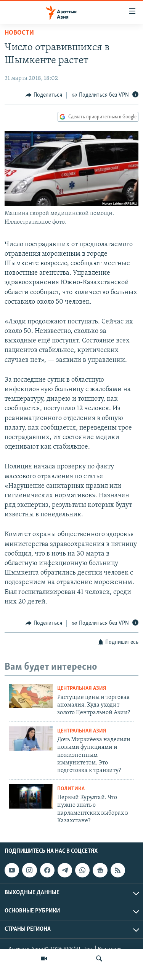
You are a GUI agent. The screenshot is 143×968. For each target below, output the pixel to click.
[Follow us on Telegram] (65, 870)
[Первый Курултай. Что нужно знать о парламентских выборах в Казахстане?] (31, 796)
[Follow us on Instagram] (29, 870)
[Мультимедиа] (43, 958)
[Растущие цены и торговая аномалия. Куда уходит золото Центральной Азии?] (31, 696)
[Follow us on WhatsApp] (82, 870)
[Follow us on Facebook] (47, 870)
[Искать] (99, 958)
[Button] (44, 95)
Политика (71, 789)
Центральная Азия (81, 688)
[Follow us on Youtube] (12, 870)
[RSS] (118, 870)
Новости (19, 33)
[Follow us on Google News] (100, 870)
